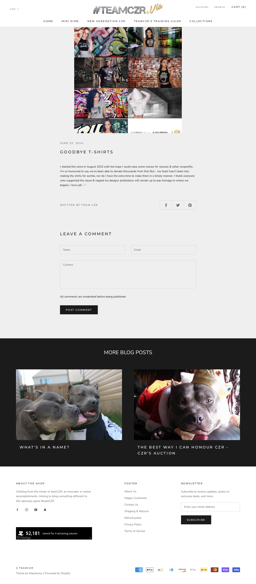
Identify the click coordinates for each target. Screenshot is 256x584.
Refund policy (132, 518)
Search (219, 7)
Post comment (79, 309)
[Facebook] (17, 509)
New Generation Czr (106, 21)
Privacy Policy (132, 524)
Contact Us (131, 505)
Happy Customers (135, 498)
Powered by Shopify (57, 573)
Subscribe (196, 519)
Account (202, 7)
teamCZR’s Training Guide (157, 21)
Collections (201, 21)
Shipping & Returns (136, 511)
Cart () (239, 6)
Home (48, 21)
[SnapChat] (45, 509)
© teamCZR (24, 568)
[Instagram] (26, 509)
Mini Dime (70, 21)
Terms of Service (134, 531)
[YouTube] (35, 509)
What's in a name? (45, 447)
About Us (130, 491)
